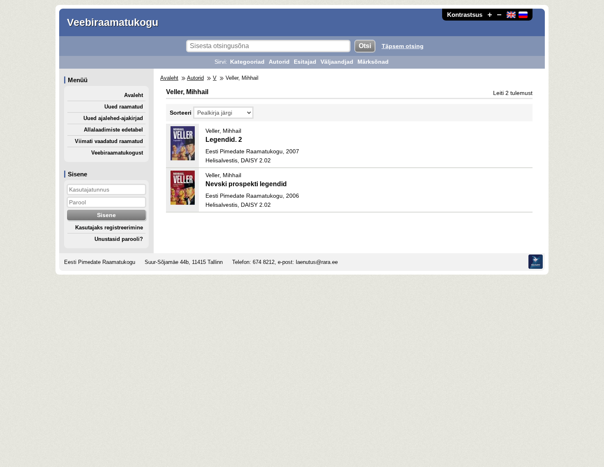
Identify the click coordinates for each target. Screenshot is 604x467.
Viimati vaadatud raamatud (109, 141)
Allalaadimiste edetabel (113, 130)
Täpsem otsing (403, 46)
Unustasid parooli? (119, 239)
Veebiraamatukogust (117, 153)
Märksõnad (373, 61)
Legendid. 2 (223, 139)
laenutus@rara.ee (317, 262)
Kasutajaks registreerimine (109, 227)
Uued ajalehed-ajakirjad (113, 118)
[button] (490, 14)
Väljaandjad (336, 61)
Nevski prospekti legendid (246, 183)
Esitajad (305, 61)
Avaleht (133, 95)
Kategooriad (247, 61)
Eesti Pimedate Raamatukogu (99, 262)
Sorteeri (180, 112)
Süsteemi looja (535, 261)
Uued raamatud (123, 107)
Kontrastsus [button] (464, 14)
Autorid (279, 61)
